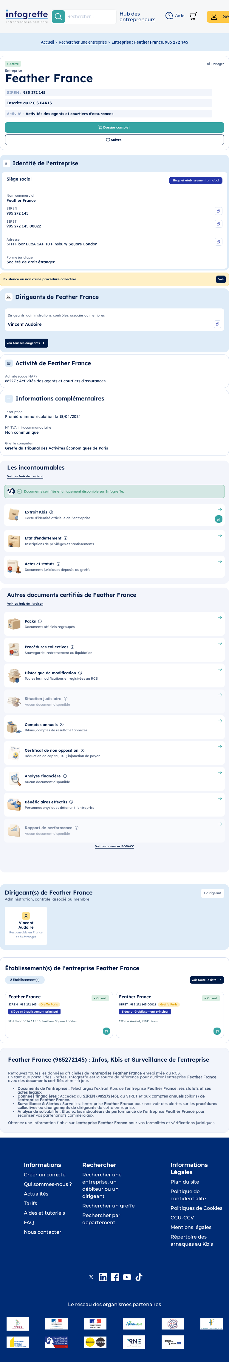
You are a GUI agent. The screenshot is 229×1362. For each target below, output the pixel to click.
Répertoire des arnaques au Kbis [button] (192, 1240)
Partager (217, 64)
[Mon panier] (193, 16)
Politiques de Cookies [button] (196, 1208)
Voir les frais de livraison (25, 476)
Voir (221, 279)
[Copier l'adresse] (218, 242)
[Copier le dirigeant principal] (218, 324)
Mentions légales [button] (191, 1227)
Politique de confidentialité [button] (188, 1195)
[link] (59, 1015)
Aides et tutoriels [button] (44, 1213)
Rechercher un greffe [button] (108, 1206)
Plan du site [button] (185, 1182)
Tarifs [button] (30, 1203)
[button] (137, 16)
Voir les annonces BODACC (114, 846)
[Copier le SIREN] (218, 211)
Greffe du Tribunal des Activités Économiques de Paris (56, 448)
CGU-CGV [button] (182, 1218)
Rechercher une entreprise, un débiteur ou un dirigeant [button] (102, 1185)
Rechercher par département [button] (101, 1219)
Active (14, 63)
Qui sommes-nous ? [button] (48, 1184)
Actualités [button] (36, 1194)
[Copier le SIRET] (218, 224)
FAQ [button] (29, 1222)
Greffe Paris (49, 1004)
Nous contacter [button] (42, 1232)
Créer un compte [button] (45, 1175)
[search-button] (58, 16)
